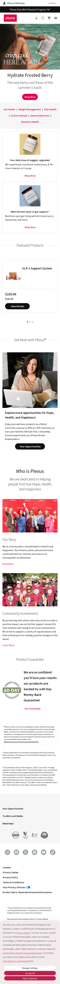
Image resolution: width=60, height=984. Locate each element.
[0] (49, 18)
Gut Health (9, 109)
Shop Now (30, 96)
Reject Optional (30, 978)
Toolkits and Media (12, 816)
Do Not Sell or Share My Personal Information (27, 892)
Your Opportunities (30, 446)
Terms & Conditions (13, 882)
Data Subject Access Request (15, 961)
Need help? (8, 823)
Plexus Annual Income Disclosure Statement (21, 742)
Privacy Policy (10, 877)
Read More (8, 563)
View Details (17, 306)
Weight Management (29, 109)
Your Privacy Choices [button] (14, 887)
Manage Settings (30, 968)
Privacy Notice (24, 932)
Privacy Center (10, 872)
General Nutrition (39, 115)
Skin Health (50, 109)
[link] (43, 18)
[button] (30, 809)
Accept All (30, 973)
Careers (7, 867)
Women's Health (30, 121)
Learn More (8, 645)
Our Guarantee (32, 708)
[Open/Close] (48, 9)
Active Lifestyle (19, 115)
